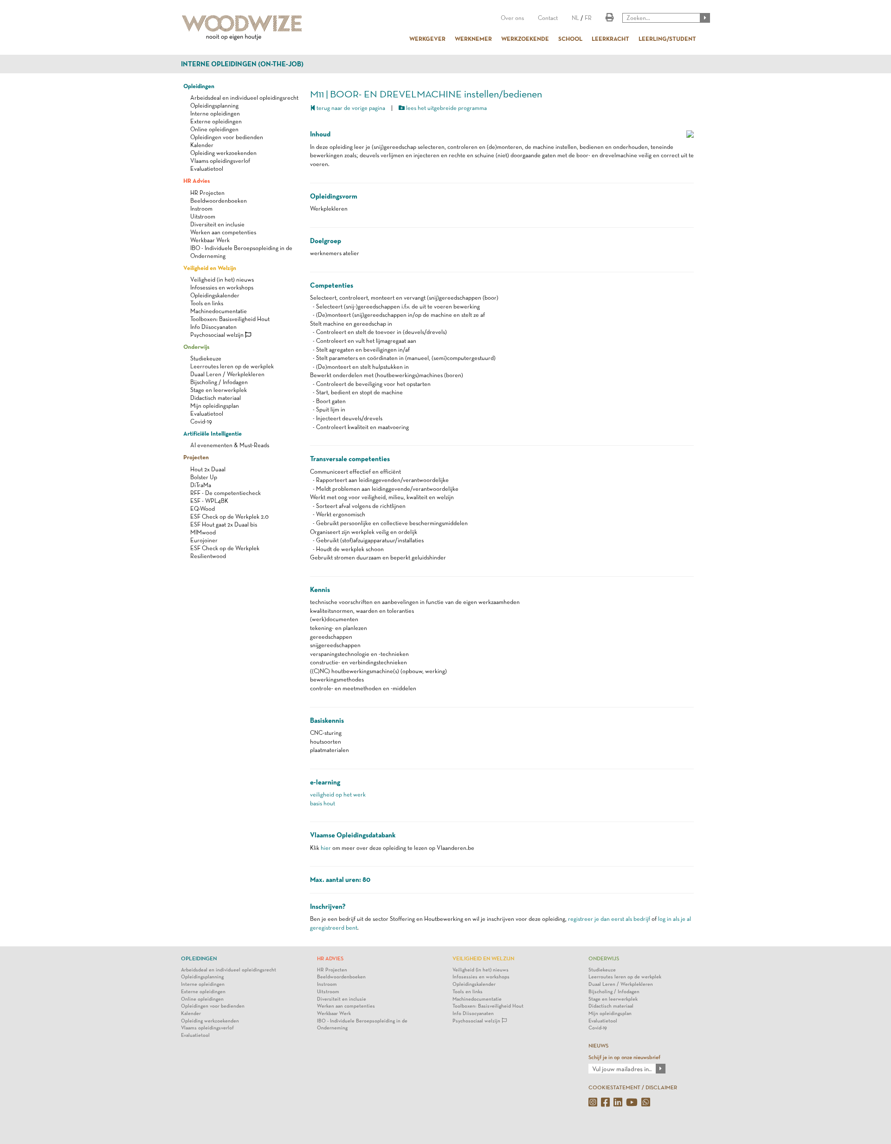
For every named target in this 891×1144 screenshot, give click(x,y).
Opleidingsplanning (214, 105)
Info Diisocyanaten (213, 326)
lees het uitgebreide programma (446, 107)
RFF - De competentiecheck (225, 492)
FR (588, 17)
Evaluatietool (206, 168)
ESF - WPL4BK (209, 500)
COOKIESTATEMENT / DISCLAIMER (632, 1087)
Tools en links (206, 303)
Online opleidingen (214, 129)
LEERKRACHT (610, 38)
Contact (548, 17)
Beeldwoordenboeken (218, 200)
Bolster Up (203, 477)
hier (326, 847)
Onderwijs (196, 346)
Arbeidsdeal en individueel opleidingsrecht (244, 97)
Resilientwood (208, 556)
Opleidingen (198, 86)
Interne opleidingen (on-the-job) (242, 64)
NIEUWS (598, 1045)
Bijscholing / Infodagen (219, 382)
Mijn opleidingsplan (214, 405)
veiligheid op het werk (338, 794)
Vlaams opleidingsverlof (220, 160)
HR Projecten (207, 192)
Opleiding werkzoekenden (223, 152)
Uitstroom (202, 216)
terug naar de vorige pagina (350, 107)
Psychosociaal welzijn (217, 334)
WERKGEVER (427, 38)
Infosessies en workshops (221, 287)
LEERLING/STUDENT (667, 38)
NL (575, 17)
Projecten (196, 457)
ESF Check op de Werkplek (224, 548)
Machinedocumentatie (218, 311)
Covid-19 (201, 421)
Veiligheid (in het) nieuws (222, 279)
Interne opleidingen (215, 113)
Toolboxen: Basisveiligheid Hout (230, 318)
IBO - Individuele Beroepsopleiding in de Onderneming (362, 1024)
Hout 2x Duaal (208, 469)
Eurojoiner (204, 540)
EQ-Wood (202, 508)
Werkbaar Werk (210, 240)
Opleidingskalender (214, 295)
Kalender (201, 144)
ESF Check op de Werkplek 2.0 (229, 516)
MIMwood (203, 532)
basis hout (322, 803)
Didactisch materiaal (215, 397)
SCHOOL (570, 38)
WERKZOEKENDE (525, 38)
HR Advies (196, 180)
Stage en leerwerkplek (218, 389)
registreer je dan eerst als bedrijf (609, 918)
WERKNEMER (473, 38)
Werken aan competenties (223, 232)
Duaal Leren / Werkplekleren (227, 374)
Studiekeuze (205, 358)
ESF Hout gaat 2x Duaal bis (223, 524)
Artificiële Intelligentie (212, 433)
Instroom (201, 208)
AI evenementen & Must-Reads (229, 445)
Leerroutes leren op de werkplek (232, 366)
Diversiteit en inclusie (217, 224)
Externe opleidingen (216, 121)
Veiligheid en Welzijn (209, 267)
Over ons (512, 17)
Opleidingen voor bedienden (226, 137)
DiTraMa (200, 485)
